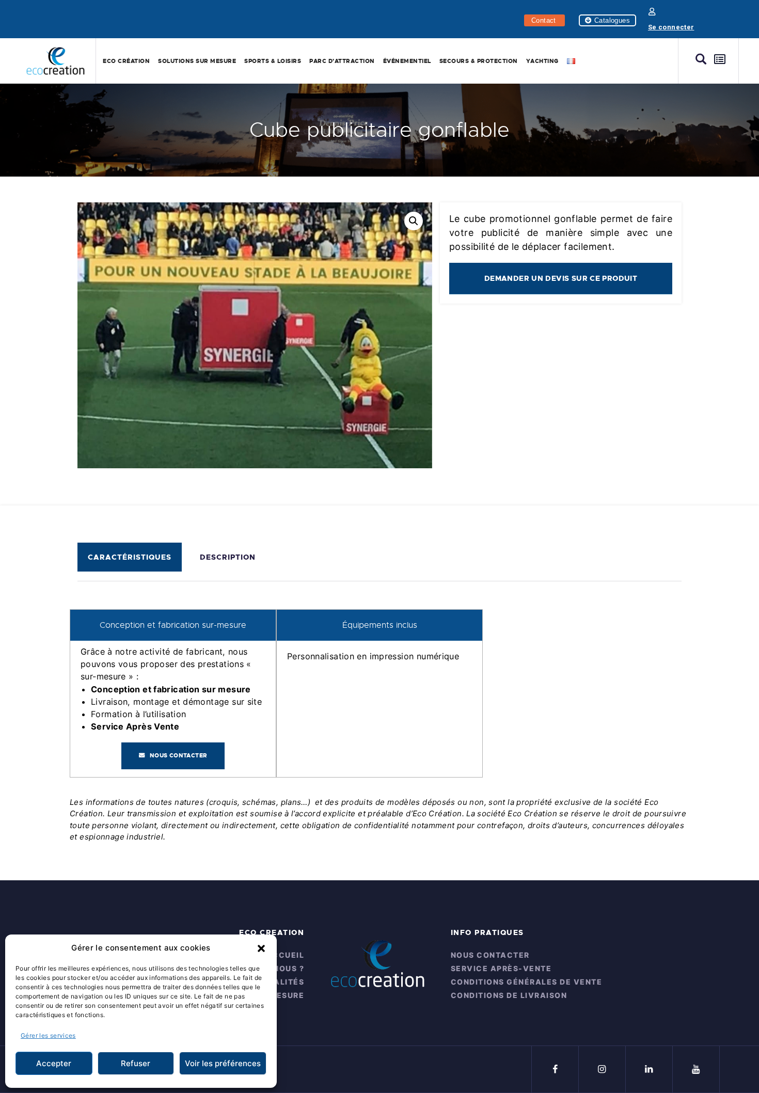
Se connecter (671, 27)
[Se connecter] (652, 11)
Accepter (53, 1063)
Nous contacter (178, 755)
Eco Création (126, 61)
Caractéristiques (129, 557)
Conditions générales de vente (527, 981)
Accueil (285, 955)
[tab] (132, 557)
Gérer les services (48, 1035)
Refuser (135, 1063)
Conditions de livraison (509, 995)
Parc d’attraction (342, 61)
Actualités (276, 981)
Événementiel (407, 61)
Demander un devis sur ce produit (560, 278)
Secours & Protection (478, 61)
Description (228, 557)
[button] (261, 948)
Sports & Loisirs (272, 61)
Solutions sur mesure (197, 61)
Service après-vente (501, 968)
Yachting (542, 61)
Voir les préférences (223, 1063)
